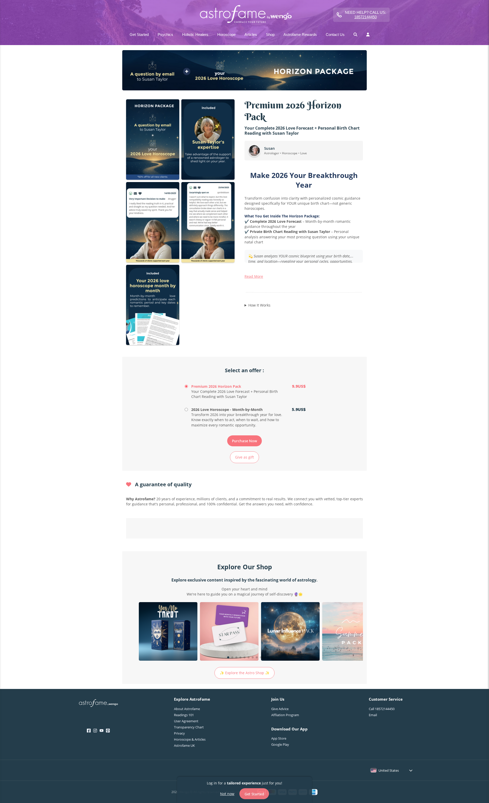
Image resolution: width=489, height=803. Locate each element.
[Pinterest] (108, 730)
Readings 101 (184, 715)
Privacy (179, 733)
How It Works (259, 305)
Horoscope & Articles (190, 739)
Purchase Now (244, 440)
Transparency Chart (189, 727)
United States (388, 770)
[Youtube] (101, 730)
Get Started (254, 793)
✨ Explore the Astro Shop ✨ (244, 672)
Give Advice (280, 709)
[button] (228, 657)
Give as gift (244, 457)
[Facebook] (89, 730)
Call (382, 709)
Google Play (280, 744)
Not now (227, 793)
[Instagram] (95, 730)
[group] (168, 632)
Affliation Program (285, 715)
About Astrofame (187, 709)
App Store (278, 738)
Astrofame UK (184, 745)
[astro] (244, 14)
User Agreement (186, 721)
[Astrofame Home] (98, 704)
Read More (253, 276)
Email (373, 715)
